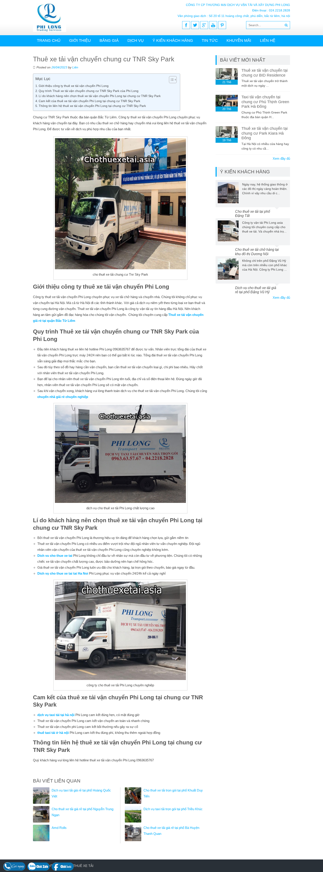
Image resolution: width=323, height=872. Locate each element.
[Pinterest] (222, 25)
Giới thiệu (80, 40)
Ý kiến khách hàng (172, 40)
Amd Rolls (59, 828)
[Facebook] (186, 25)
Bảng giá (109, 40)
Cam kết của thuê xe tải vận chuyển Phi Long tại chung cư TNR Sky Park (89, 101)
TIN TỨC (210, 40)
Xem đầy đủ (281, 158)
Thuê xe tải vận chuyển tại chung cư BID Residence (264, 72)
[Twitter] (195, 25)
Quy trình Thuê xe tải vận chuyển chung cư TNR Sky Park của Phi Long (88, 91)
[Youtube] (213, 25)
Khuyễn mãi (239, 40)
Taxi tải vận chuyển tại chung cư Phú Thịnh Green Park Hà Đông (265, 102)
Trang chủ (48, 40)
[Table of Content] (173, 79)
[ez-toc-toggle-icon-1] (171, 79)
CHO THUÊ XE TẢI (79, 866)
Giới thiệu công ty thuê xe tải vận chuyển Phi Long (74, 86)
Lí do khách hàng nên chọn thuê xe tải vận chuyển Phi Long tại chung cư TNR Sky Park (100, 96)
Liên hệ (267, 40)
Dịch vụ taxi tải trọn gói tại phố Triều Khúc (173, 809)
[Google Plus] (204, 25)
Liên (75, 67)
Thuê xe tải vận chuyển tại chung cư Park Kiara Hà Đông (264, 133)
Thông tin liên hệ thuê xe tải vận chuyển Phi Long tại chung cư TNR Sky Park (92, 106)
